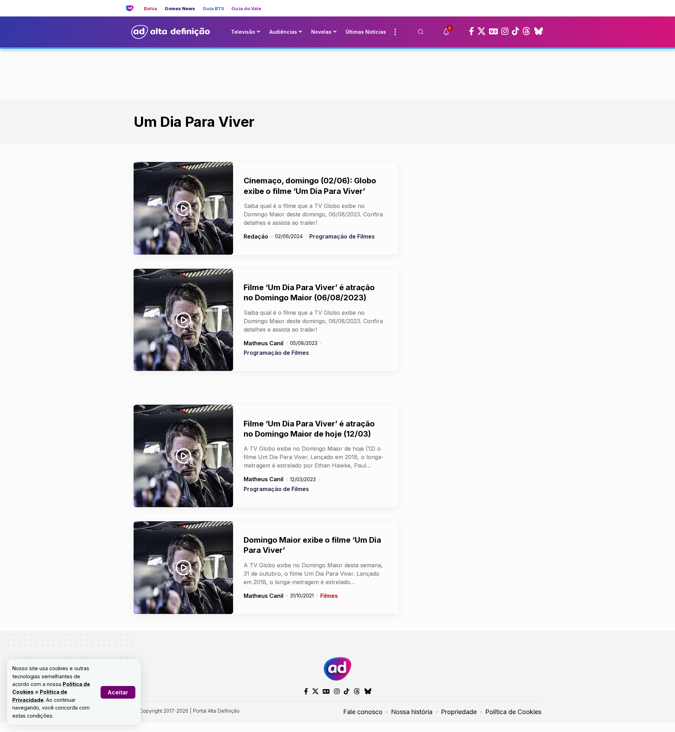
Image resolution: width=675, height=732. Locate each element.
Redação (256, 236)
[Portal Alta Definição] (337, 669)
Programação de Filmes (342, 236)
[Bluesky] (538, 31)
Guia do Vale (246, 8)
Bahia (151, 8)
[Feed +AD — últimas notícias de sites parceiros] (132, 8)
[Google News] (493, 31)
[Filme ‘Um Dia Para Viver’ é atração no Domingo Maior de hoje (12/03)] (183, 456)
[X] (481, 31)
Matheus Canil (263, 343)
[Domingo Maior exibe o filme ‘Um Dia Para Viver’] (183, 567)
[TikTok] (515, 31)
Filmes (329, 595)
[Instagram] (505, 31)
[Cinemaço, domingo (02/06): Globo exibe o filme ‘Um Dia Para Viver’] (183, 208)
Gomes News (180, 8)
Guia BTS (213, 8)
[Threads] (526, 31)
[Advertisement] (337, 73)
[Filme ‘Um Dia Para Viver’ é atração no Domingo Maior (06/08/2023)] (183, 320)
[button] (118, 692)
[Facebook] (471, 31)
